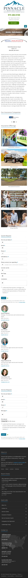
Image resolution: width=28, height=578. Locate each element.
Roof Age (3, 273)
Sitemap (17, 469)
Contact (11, 469)
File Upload (4, 419)
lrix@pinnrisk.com (5, 382)
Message (4, 410)
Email (3, 245)
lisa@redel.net (4, 335)
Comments (4, 279)
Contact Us (4, 508)
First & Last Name (6, 240)
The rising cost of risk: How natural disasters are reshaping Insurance (14, 493)
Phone (3, 251)
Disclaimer (3, 576)
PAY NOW (14, 23)
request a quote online (19, 462)
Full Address (5, 256)
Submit (3, 298)
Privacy (19, 574)
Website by (19, 576)
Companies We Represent (8, 521)
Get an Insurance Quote (7, 518)
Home (2, 469)
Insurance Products (6, 514)
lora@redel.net (4, 351)
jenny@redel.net (5, 320)
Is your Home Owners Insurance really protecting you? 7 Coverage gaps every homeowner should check (14, 486)
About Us (4, 505)
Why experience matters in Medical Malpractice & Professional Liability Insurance (14, 480)
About (7, 469)
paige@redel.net (5, 366)
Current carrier (5, 268)
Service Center (5, 511)
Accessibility (11, 576)
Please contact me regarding (9, 262)
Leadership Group (6, 524)
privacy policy (22, 302)
